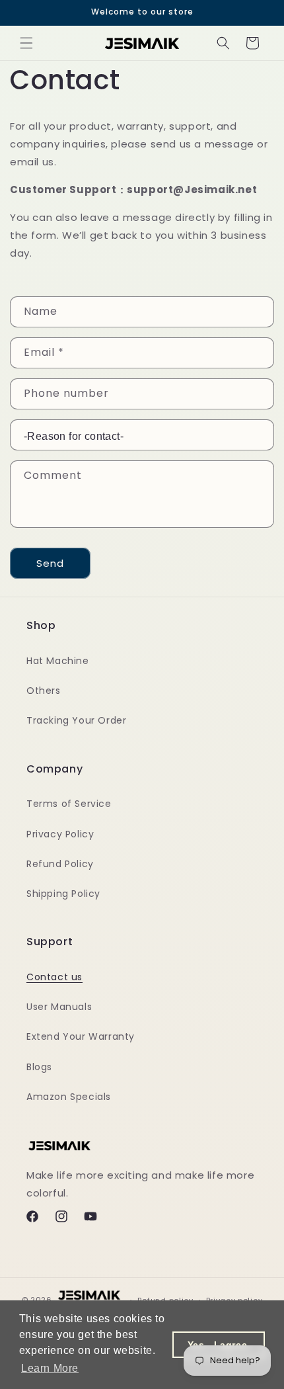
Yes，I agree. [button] (219, 1344)
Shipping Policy (63, 893)
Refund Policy (60, 863)
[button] (26, 43)
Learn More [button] (50, 1368)
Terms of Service (69, 803)
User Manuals (59, 1006)
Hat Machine (57, 660)
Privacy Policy (60, 834)
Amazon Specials (68, 1096)
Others (43, 690)
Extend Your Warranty (80, 1036)
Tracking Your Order (76, 720)
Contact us (54, 977)
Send (50, 563)
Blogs (39, 1066)
